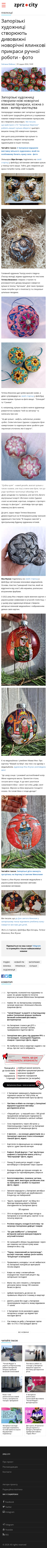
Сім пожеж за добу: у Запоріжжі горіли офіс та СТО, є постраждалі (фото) (24, 1322)
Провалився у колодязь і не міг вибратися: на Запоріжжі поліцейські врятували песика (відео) (26, 1264)
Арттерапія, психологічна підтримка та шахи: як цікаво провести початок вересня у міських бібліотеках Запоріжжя (25, 994)
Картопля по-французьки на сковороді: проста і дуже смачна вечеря (25, 1145)
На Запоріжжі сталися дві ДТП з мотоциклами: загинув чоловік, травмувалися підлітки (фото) (21, 1027)
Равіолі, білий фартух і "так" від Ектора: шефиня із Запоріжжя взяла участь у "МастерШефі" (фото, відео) (25, 1154)
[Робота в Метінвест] (23, 1071)
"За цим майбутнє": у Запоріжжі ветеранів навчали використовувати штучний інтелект (24, 1234)
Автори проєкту (10, 1484)
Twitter (8, 1507)
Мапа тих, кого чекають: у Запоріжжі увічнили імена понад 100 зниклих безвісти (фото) (23, 1285)
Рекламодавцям (10, 1466)
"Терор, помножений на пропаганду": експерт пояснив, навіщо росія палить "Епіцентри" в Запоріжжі (25, 1254)
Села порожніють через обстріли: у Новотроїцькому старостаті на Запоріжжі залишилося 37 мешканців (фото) (25, 1126)
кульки (33, 966)
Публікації (7, 12)
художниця (9, 969)
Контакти (7, 1471)
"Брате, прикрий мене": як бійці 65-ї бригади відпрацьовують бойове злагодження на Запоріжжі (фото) (23, 1203)
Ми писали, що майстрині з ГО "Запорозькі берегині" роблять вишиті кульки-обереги (20, 124)
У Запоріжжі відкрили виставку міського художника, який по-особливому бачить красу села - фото (20, 151)
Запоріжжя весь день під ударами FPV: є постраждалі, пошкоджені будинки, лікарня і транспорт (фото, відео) (26, 1037)
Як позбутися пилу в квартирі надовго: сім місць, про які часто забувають (26, 1047)
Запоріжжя (34, 962)
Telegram (36, 946)
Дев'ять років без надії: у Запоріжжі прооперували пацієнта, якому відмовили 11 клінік (26, 1303)
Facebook (9, 1502)
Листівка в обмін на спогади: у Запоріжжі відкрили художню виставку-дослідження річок (26, 1105)
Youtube (9, 1529)
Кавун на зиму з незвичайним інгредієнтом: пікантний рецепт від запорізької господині (23, 1274)
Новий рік (19, 962)
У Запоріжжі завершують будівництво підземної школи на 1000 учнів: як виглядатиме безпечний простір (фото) (25, 1095)
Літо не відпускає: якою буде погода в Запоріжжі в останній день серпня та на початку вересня (25, 1215)
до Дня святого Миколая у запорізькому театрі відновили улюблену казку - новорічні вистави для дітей (23, 921)
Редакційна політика (12, 1489)
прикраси (20, 966)
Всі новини (23, 1332)
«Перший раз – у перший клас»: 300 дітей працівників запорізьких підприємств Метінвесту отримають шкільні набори (26, 1115)
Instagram (9, 1512)
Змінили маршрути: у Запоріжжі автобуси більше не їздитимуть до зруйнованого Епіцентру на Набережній (26, 1193)
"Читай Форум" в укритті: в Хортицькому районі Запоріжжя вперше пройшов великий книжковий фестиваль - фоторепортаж (26, 1016)
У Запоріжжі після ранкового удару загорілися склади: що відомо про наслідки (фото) (23, 1313)
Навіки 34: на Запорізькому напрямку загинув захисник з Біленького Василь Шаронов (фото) (24, 1005)
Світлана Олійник (8, 64)
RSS (7, 1534)
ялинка (7, 966)
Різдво (6, 962)
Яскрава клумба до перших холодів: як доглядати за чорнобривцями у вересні (25, 1171)
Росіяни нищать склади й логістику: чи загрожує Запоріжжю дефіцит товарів (25, 1225)
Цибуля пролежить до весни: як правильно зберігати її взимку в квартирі (26, 1294)
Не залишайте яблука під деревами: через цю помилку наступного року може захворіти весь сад (26, 1244)
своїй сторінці (27, 396)
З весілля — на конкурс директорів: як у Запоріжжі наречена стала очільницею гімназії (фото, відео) (26, 1136)
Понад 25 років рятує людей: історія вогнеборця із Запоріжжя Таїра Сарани (25, 1163)
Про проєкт (8, 1461)
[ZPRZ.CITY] (26, 5)
